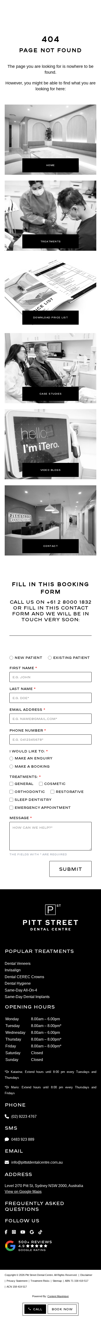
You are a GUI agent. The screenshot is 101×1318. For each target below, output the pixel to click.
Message (20, 817)
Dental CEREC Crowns (24, 977)
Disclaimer (86, 1275)
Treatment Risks (40, 1280)
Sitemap (57, 1280)
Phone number (27, 730)
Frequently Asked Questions (34, 1206)
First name (23, 667)
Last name (22, 688)
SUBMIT (70, 869)
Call (37, 1309)
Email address (27, 709)
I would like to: (28, 751)
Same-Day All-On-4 (21, 990)
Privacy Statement (17, 1280)
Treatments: (25, 776)
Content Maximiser (58, 1296)
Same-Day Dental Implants (27, 997)
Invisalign (13, 970)
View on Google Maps (23, 1192)
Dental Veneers (18, 964)
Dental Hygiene (18, 983)
